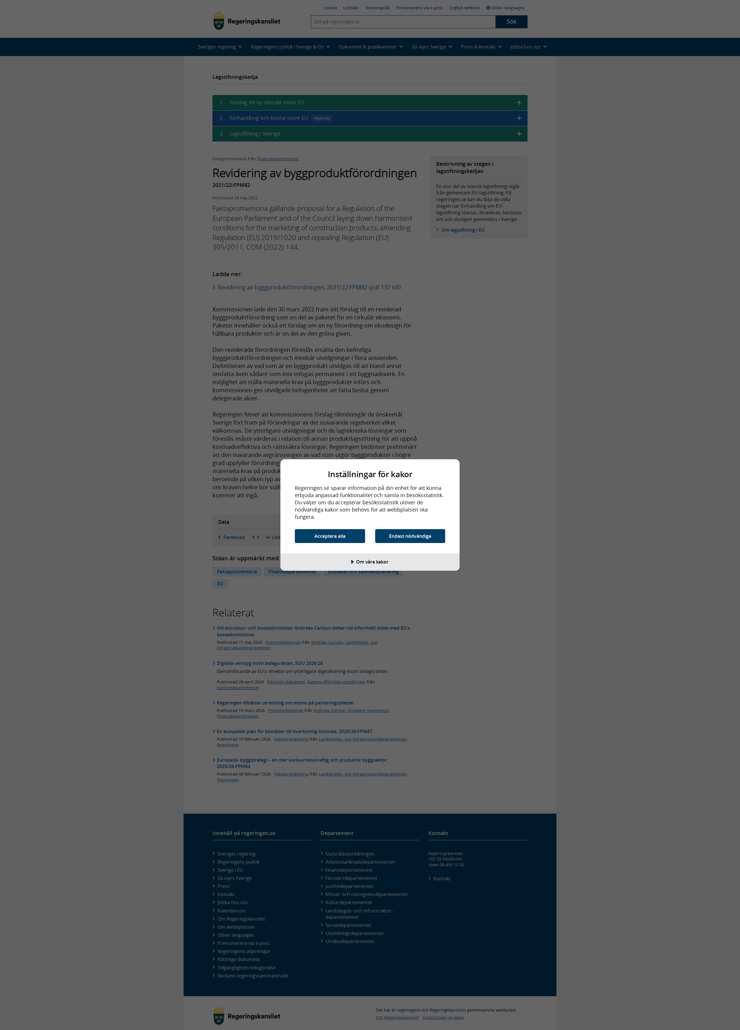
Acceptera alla (329, 536)
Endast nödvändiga (410, 536)
